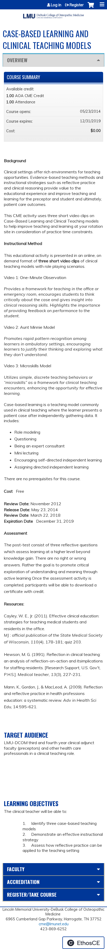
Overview (17, 60)
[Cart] (91, 7)
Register (77, 5)
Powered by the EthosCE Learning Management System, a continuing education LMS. (83, 943)
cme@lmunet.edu (54, 924)
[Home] (53, 13)
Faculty (15, 869)
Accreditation (23, 881)
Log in (56, 5)
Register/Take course (32, 894)
